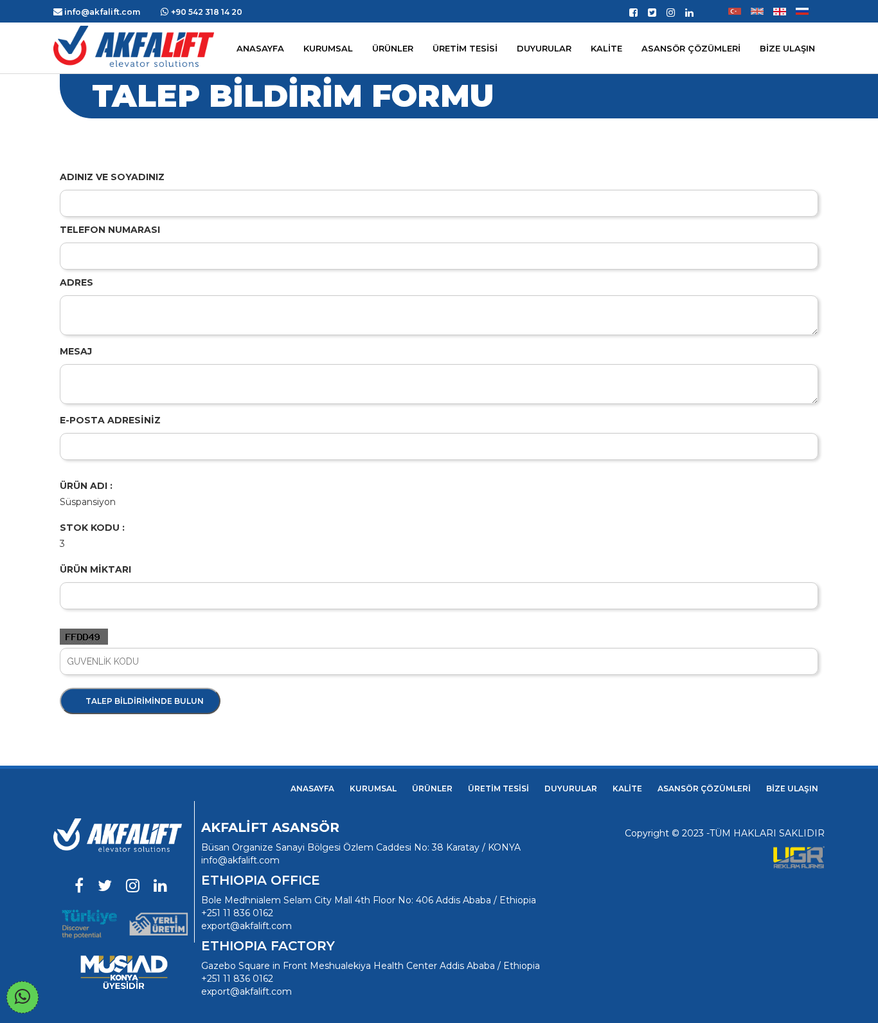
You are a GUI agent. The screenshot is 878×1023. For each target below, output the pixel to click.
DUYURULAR (570, 788)
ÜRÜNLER (432, 788)
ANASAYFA (312, 788)
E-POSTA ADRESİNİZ (110, 420)
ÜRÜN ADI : (86, 486)
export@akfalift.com (246, 926)
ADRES (76, 282)
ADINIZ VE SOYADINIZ (112, 177)
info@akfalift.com (240, 860)
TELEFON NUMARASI (110, 229)
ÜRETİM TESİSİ (498, 788)
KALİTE (627, 788)
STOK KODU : (92, 527)
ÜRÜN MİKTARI (95, 569)
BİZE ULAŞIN (792, 788)
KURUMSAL (328, 48)
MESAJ (76, 351)
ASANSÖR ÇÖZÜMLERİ (690, 48)
